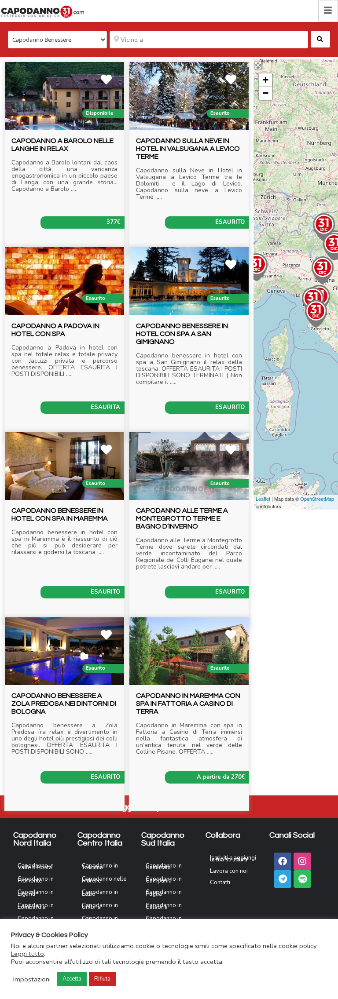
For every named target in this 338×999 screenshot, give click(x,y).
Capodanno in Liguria (36, 893)
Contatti (220, 882)
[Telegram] (282, 879)
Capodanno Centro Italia (99, 839)
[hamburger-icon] (328, 11)
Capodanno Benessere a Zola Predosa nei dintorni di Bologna (63, 703)
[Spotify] (302, 879)
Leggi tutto (27, 954)
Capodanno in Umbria (100, 906)
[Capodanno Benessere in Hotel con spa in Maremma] (316, 314)
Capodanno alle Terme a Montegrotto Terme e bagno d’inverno (182, 518)
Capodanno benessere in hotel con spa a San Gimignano (182, 333)
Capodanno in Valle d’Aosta (36, 866)
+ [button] (265, 79)
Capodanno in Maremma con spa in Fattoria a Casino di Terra (188, 703)
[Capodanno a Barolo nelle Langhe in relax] (257, 267)
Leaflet (263, 498)
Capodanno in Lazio (100, 893)
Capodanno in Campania (164, 880)
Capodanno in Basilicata (164, 866)
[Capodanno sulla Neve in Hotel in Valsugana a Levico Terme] (324, 227)
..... (74, 189)
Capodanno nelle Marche (104, 880)
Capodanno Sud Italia (163, 839)
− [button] (265, 93)
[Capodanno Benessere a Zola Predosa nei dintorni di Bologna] (323, 270)
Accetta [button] (71, 979)
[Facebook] (282, 861)
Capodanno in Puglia (164, 893)
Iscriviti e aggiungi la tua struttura (233, 859)
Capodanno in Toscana (100, 866)
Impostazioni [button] (32, 979)
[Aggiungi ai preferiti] (108, 81)
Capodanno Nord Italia (35, 839)
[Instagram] (302, 861)
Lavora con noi (229, 871)
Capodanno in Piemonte (36, 880)
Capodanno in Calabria (164, 906)
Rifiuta (102, 979)
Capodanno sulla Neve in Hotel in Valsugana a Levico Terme (188, 148)
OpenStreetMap (317, 498)
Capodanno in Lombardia (36, 906)
